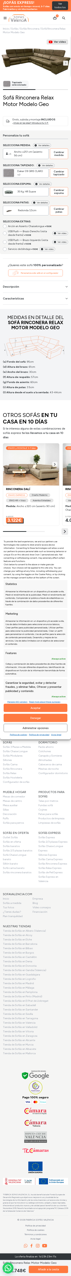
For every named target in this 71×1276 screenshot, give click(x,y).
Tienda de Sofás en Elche (17, 939)
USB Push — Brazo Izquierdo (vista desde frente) (28, 242)
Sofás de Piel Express (50, 872)
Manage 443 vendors (17, 702)
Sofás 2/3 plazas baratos (17, 850)
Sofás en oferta (12, 841)
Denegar (35, 718)
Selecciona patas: (16, 202)
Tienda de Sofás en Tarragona (20, 1018)
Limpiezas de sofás (49, 822)
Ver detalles (43, 145)
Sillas (6, 809)
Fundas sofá (45, 805)
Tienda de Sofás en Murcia (18, 1044)
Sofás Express (46, 837)
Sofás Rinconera (29, 28)
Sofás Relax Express (50, 868)
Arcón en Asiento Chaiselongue (30, 226)
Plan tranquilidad (13, 916)
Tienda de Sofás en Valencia (19, 1022)
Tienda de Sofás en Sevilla (18, 1014)
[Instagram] (38, 1246)
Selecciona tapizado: (18, 165)
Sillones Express (47, 855)
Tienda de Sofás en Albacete (19, 1049)
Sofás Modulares (13, 755)
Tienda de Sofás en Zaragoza (20, 1035)
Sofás (14, 28)
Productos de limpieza (51, 818)
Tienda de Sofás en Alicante (19, 1040)
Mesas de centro (12, 801)
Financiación (40, 911)
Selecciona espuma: (17, 183)
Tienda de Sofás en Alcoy (17, 935)
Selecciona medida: (17, 145)
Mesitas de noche (48, 768)
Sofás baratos (11, 846)
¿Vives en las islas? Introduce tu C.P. (31, 123)
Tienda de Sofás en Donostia (20, 965)
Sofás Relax (9, 773)
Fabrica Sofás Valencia (40, 1220)
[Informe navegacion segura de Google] (35, 1075)
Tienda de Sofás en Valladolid (20, 1027)
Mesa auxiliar (10, 805)
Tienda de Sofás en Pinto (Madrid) (22, 996)
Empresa (38, 898)
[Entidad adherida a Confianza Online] (35, 1087)
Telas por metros (48, 801)
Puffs (6, 818)
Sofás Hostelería (12, 777)
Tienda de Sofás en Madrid (18, 983)
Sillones (7, 760)
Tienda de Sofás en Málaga (18, 987)
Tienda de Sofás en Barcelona (20, 944)
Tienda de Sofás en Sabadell (19, 1005)
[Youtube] (44, 1245)
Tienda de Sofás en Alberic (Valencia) (24, 930)
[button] (65, 63)
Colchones (44, 751)
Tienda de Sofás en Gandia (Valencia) (24, 970)
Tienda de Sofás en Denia (17, 961)
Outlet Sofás (10, 837)
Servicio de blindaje (23, 249)
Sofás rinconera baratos (17, 872)
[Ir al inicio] (19, 18)
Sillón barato (10, 863)
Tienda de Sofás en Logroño (19, 979)
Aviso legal (56, 734)
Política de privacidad (39, 734)
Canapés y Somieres (50, 755)
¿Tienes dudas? (12, 911)
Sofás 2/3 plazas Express (53, 841)
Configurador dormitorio (53, 773)
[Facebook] (31, 1246)
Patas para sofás (48, 814)
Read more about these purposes (44, 702)
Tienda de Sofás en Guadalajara (21, 974)
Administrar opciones (36, 728)
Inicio (6, 28)
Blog (35, 903)
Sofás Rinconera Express (52, 863)
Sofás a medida (12, 903)
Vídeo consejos (42, 907)
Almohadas (45, 760)
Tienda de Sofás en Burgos (18, 952)
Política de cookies (18, 734)
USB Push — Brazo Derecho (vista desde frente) (27, 233)
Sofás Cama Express (50, 859)
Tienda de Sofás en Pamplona (20, 992)
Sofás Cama (10, 764)
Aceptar (36, 707)
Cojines (42, 809)
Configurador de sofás (16, 782)
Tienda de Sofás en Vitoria (18, 1031)
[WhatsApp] (25, 1246)
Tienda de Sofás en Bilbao (18, 948)
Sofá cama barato (14, 868)
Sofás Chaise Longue (15, 751)
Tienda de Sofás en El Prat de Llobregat (25, 1000)
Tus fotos (8, 907)
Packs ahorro (46, 747)
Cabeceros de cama (50, 764)
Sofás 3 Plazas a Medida (17, 747)
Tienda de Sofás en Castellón (20, 957)
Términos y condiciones (35, 1234)
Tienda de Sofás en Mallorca (19, 1053)
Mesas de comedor (14, 796)
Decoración (10, 814)
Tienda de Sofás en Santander (20, 1009)
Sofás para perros (13, 822)
